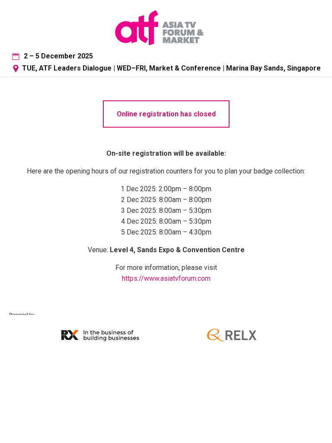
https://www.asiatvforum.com (166, 278)
